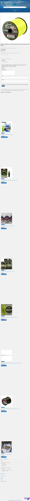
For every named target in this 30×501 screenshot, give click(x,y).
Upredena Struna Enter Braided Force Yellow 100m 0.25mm (9, 317)
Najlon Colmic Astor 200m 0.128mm (6, 454)
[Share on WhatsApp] (1, 54)
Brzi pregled (3, 224)
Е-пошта (3, 79)
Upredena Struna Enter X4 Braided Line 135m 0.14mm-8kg (9, 180)
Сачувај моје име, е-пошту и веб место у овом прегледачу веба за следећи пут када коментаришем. (15, 84)
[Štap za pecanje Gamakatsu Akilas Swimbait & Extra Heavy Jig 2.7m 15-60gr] (6, 355)
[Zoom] (1, 44)
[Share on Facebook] (2, 54)
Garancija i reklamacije (3, 481)
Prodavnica (12, 9)
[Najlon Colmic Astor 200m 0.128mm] (6, 446)
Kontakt (2, 478)
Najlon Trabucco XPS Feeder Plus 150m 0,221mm (7, 271)
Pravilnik (2, 477)
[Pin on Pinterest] (6, 54)
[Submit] (26, 7)
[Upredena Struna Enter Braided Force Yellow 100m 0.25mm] (6, 309)
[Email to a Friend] (5, 54)
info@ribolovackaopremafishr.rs (6, 467)
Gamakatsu (18, 9)
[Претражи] (3, 3)
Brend (15, 9)
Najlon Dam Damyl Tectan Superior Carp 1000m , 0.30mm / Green (10, 408)
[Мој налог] (27, 4)
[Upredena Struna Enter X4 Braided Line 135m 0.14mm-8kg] (6, 172)
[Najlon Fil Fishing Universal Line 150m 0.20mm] (6, 218)
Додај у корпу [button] (4, 228)
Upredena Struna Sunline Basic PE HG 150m (7, 134)
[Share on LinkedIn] (8, 54)
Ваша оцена (3, 67)
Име (2, 76)
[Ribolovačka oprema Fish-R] (15, 3)
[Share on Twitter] (4, 54)
